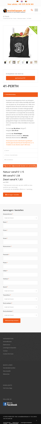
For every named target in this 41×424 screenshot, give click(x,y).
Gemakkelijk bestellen (9, 368)
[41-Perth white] (14, 62)
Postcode (6, 254)
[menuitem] (31, 10)
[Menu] (35, 10)
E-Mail (5, 271)
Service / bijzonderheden (11, 155)
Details (7, 150)
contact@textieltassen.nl (24, 416)
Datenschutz (6, 344)
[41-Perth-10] (18, 62)
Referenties (6, 374)
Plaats (5, 262)
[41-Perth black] (20, 43)
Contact (5, 351)
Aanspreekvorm (8, 214)
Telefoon (6, 279)
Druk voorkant (7, 303)
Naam (5, 222)
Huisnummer (7, 246)
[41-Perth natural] (9, 62)
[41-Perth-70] (27, 62)
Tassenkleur (7, 295)
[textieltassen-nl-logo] (17, 10)
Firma (5, 230)
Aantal (5, 287)
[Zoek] (31, 10)
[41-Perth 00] (22, 62)
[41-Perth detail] (36, 62)
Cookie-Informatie (8, 354)
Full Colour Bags (7, 388)
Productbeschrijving (10, 94)
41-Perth (6, 16)
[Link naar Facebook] (36, 420)
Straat (5, 238)
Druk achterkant (8, 311)
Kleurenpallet (7, 371)
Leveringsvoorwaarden (9, 348)
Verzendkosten (9, 159)
